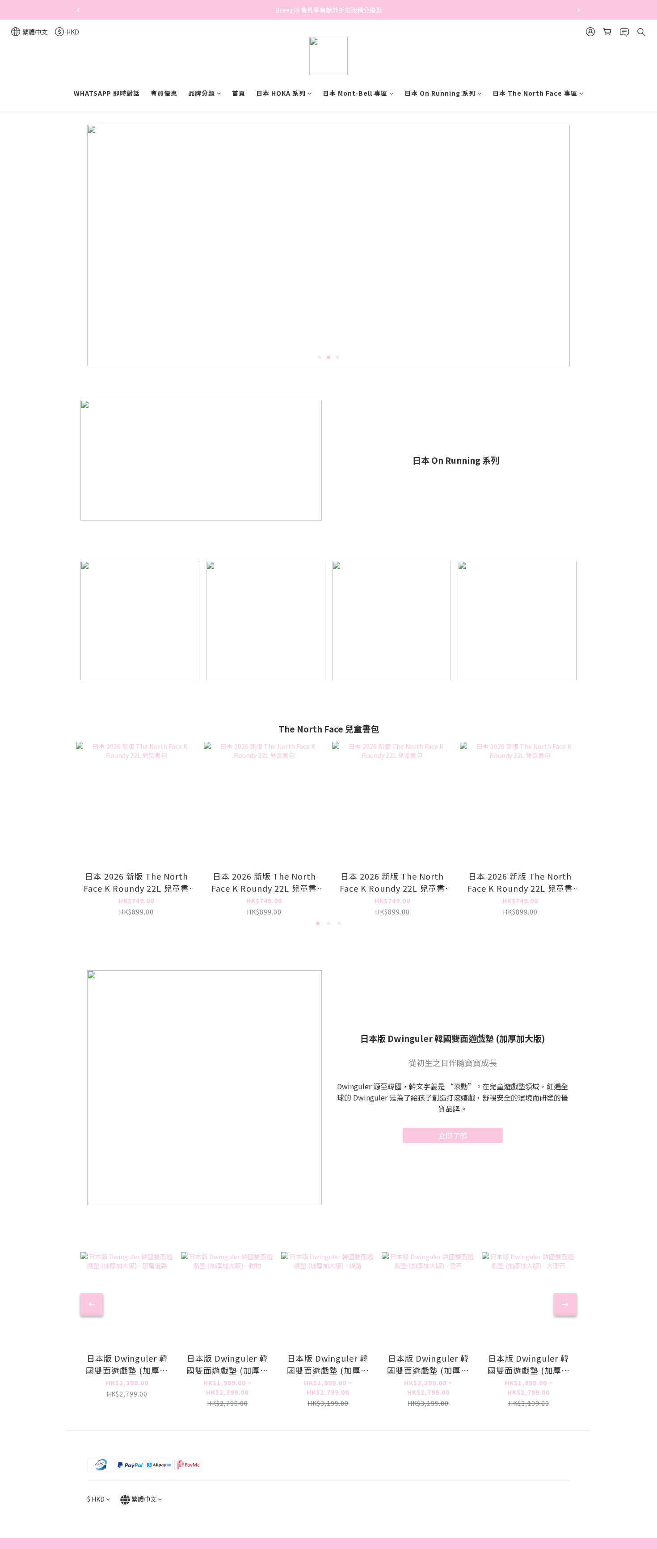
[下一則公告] (579, 10)
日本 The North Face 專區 (535, 93)
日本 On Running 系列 (440, 93)
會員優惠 (164, 93)
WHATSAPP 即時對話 (107, 93)
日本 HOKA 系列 (281, 93)
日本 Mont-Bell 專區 (355, 93)
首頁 (238, 93)
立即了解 (452, 1135)
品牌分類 (201, 93)
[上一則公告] (78, 10)
